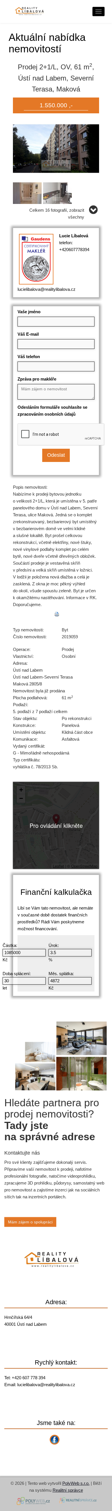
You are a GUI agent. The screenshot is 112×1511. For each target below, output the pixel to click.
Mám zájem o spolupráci (30, 1222)
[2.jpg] (28, 192)
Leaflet (58, 866)
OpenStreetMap (84, 866)
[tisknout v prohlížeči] (57, 614)
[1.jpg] (56, 148)
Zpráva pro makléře (37, 379)
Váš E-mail (28, 334)
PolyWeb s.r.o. (76, 1483)
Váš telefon (29, 356)
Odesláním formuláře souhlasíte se (52, 411)
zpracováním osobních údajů (47, 414)
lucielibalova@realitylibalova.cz (47, 289)
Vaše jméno (29, 311)
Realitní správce (68, 1490)
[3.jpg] (58, 192)
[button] (56, 820)
